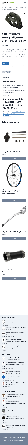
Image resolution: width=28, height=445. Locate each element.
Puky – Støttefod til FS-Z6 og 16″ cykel (14, 232)
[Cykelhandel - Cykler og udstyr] (8, 3)
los (5, 72)
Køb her (5, 63)
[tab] (14, 77)
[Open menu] (25, 3)
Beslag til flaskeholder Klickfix (11, 152)
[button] (24, 13)
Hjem (3, 7)
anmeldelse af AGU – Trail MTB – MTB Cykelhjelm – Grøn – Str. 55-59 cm (14, 114)
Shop (6, 7)
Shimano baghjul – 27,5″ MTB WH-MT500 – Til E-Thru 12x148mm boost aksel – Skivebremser (13, 192)
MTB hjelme (11, 7)
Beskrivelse (6, 77)
